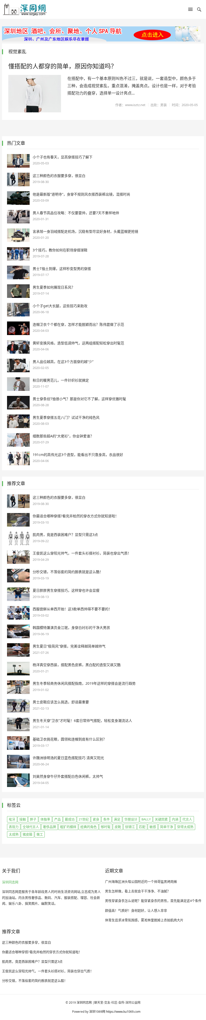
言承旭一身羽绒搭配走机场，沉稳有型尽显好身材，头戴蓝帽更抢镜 (85, 231)
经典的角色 (88, 826)
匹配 (142, 826)
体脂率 (45, 819)
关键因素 (161, 819)
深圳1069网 (97, 1011)
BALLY (146, 819)
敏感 (152, 826)
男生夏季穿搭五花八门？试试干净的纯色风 (66, 417)
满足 (117, 819)
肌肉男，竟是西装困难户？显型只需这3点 (65, 534)
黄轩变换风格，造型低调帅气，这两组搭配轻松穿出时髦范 (78, 343)
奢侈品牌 (49, 826)
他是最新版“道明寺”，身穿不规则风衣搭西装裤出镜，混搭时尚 (81, 194)
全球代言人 (31, 826)
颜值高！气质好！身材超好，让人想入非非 (136, 910)
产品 (57, 819)
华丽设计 (130, 819)
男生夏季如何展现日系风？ (54, 287)
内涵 (175, 819)
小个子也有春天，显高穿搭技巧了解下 (62, 157)
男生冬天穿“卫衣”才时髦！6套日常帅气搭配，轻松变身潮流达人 (82, 720)
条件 (106, 819)
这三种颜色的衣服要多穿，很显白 (59, 175)
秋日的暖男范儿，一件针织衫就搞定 (61, 380)
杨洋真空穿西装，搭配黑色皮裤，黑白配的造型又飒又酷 (77, 664)
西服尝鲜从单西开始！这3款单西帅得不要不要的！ (72, 609)
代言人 (187, 819)
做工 (39, 834)
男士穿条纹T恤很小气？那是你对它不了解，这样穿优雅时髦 (79, 398)
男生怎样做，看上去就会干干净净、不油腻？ (137, 891)
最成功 (70, 819)
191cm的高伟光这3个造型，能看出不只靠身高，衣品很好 (78, 454)
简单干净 (166, 826)
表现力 (14, 826)
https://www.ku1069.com (123, 1011)
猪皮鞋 (27, 834)
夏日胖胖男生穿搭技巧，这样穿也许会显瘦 (66, 590)
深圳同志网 (10, 882)
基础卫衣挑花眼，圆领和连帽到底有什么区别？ (70, 739)
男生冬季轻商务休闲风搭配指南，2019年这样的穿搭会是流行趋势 (84, 683)
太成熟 (14, 834)
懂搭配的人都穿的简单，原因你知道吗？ (62, 66)
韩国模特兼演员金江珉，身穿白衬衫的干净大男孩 (71, 627)
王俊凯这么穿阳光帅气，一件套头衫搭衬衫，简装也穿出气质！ (82, 553)
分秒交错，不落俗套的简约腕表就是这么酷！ (68, 571)
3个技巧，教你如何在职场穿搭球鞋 (60, 250)
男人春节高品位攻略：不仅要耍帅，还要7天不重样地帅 (76, 212)
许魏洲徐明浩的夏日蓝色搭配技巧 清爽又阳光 (68, 757)
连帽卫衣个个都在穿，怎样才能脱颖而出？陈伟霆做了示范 (78, 324)
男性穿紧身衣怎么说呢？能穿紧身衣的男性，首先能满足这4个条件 (153, 900)
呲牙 (12, 819)
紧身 (96, 819)
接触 (22, 819)
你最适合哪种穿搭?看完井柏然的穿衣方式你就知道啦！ (76, 516)
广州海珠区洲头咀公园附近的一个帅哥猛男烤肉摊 (141, 881)
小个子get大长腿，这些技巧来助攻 (60, 305)
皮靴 (118, 826)
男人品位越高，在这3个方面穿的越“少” (63, 361)
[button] (190, 10)
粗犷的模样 (68, 826)
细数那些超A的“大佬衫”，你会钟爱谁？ (63, 436)
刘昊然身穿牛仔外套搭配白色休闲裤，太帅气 (68, 776)
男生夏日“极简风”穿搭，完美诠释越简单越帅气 (69, 646)
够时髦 (106, 826)
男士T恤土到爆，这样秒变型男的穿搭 (62, 268)
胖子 (33, 819)
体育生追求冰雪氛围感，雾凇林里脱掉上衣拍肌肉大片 (144, 920)
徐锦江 (130, 826)
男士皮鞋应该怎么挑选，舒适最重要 (61, 702)
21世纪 (84, 819)
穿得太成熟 (185, 826)
